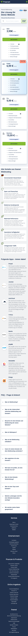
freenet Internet (14, 592)
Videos (14, 549)
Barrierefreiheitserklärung (14, 615)
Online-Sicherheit (14, 572)
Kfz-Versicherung (14, 571)
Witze (14, 553)
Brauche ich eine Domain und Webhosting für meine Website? (14, 423)
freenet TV (14, 590)
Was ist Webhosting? (11, 402)
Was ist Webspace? (11, 432)
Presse (14, 626)
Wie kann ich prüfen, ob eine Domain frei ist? (13, 469)
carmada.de (14, 603)
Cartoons (14, 540)
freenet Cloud (14, 565)
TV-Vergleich (14, 578)
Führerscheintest (14, 544)
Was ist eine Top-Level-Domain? (12, 487)
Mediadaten (14, 628)
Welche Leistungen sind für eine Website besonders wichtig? (13, 498)
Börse (14, 522)
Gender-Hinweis (14, 625)
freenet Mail (14, 567)
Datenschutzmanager (14, 621)
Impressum (14, 617)
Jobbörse (14, 528)
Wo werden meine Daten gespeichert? (12, 508)
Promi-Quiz (14, 545)
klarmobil (14, 601)
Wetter (14, 529)
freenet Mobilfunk (14, 589)
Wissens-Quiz (14, 551)
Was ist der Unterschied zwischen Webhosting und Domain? (13, 411)
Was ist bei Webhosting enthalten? (12, 440)
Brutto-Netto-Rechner (14, 576)
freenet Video (14, 598)
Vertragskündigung (14, 632)
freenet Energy (14, 596)
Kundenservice (14, 614)
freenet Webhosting (14, 569)
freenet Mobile (14, 599)
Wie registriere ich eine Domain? (12, 459)
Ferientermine (14, 526)
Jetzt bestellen (14, 39)
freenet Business (14, 594)
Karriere (14, 630)
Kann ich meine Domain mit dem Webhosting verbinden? (14, 450)
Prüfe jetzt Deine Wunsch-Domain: (8, 17)
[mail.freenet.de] (5, 1)
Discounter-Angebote (14, 563)
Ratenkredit (14, 574)
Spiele (14, 547)
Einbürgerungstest (14, 542)
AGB (14, 623)
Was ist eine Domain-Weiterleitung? (11, 478)
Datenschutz (14, 619)
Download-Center (14, 524)
